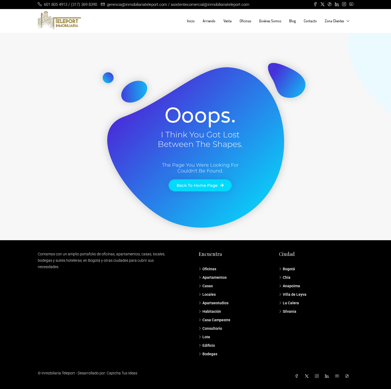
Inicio (191, 21)
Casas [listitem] (207, 286)
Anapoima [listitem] (291, 286)
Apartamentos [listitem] (214, 277)
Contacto (310, 21)
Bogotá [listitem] (289, 269)
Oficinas (245, 21)
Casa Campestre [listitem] (216, 320)
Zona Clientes (334, 21)
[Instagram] (318, 376)
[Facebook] (298, 376)
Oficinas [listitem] (209, 269)
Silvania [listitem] (289, 311)
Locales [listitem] (209, 294)
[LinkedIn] (328, 376)
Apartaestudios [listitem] (215, 303)
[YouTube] (338, 376)
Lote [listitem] (206, 337)
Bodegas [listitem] (209, 354)
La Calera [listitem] (291, 303)
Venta (227, 21)
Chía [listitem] (286, 277)
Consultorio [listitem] (212, 328)
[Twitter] (308, 376)
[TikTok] (348, 376)
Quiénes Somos (270, 21)
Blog (292, 21)
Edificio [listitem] (208, 345)
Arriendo (209, 21)
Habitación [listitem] (211, 311)
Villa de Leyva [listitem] (294, 294)
